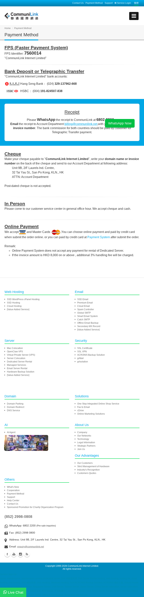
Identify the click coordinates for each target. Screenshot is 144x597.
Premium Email (85, 302)
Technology (83, 439)
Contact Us (78, 3)
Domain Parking (15, 403)
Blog (27, 554)
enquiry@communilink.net (30, 546)
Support (109, 3)
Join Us (81, 449)
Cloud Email (83, 306)
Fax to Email (83, 407)
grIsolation (82, 361)
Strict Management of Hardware (93, 466)
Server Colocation (16, 358)
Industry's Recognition (88, 469)
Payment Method (94, 3)
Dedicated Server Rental (19, 361)
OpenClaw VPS (15, 351)
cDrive (80, 410)
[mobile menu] (134, 16)
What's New (13, 487)
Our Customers (85, 463)
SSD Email (82, 299)
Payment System (98, 237)
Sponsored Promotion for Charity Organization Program (35, 507)
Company (82, 432)
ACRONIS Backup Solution (91, 355)
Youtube (14, 554)
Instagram (20, 554)
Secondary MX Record (88, 326)
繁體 (136, 3)
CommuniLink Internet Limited (83, 566)
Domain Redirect (15, 407)
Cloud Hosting (14, 306)
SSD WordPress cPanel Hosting (23, 299)
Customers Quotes (86, 473)
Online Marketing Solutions (91, 414)
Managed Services (16, 365)
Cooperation (13, 490)
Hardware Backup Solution (20, 371)
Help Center (13, 500)
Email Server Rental (17, 368)
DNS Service (13, 410)
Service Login (123, 3)
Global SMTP (84, 313)
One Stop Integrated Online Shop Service (98, 403)
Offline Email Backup (87, 323)
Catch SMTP (83, 319)
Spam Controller (85, 309)
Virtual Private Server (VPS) (21, 355)
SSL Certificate (84, 348)
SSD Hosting (13, 302)
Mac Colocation (15, 348)
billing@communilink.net (80, 124)
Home (7, 28)
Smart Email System (87, 316)
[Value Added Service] (18, 309)
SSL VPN (82, 351)
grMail (80, 358)
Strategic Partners (86, 446)
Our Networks (84, 435)
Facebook (7, 554)
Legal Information (86, 442)
